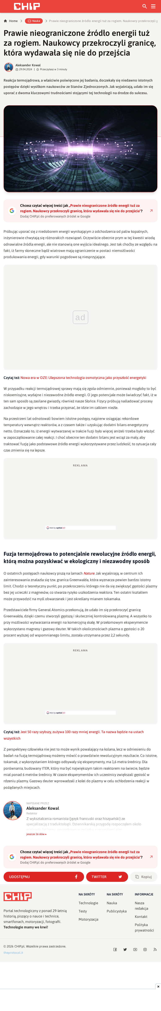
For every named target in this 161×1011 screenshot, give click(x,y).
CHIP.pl (19, 946)
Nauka (36, 20)
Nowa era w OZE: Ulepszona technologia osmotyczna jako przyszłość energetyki (83, 378)
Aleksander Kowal (28, 65)
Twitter (99, 877)
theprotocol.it (13, 952)
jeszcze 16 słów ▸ (36, 834)
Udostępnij (19, 877)
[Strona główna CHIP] (27, 6)
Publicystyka (117, 911)
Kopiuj (146, 877)
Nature (88, 573)
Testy (83, 911)
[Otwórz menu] (153, 6)
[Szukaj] (144, 6)
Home (13, 21)
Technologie (88, 903)
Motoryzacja (88, 919)
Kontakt (141, 917)
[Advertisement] (80, 496)
